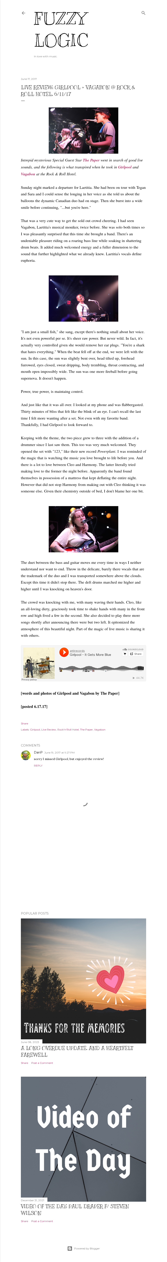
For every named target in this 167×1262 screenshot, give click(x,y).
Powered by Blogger (87, 1248)
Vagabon (28, 174)
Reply (38, 765)
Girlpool (125, 167)
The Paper (86, 729)
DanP (38, 752)
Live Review (48, 729)
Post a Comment (42, 1063)
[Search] (143, 12)
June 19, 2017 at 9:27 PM (59, 752)
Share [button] (24, 723)
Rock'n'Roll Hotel (68, 729)
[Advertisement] (83, 870)
